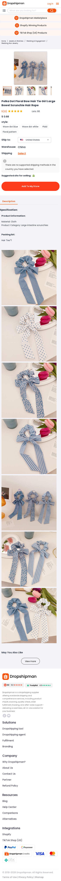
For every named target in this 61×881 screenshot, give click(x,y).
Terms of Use (9, 877)
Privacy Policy (26, 877)
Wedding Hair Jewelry (9, 43)
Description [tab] (8, 201)
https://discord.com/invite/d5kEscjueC (9, 715)
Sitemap (39, 877)
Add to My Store (30, 186)
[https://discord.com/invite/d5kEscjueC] (9, 715)
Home (3, 41)
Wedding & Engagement (36, 41)
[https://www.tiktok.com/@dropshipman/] (4, 715)
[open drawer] (57, 4)
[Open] (48, 140)
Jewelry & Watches (16, 41)
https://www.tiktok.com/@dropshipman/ (5, 715)
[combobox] (30, 140)
